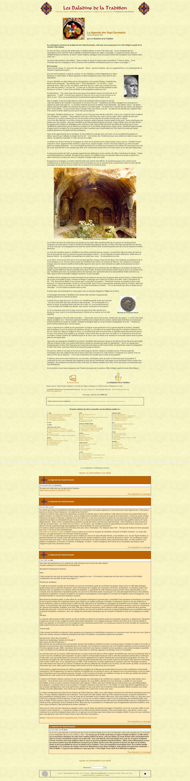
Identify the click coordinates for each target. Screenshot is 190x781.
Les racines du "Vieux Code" (120, 418)
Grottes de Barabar (85, 448)
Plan (130, 773)
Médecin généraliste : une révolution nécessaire (60, 430)
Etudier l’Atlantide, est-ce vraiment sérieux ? (124, 416)
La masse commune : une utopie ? (57, 428)
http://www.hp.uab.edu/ (119, 389)
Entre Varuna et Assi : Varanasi (88, 444)
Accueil (59, 12)
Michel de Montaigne (85, 437)
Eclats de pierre (84, 449)
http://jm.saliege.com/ (88, 389)
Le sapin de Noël (84, 434)
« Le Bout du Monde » (86, 453)
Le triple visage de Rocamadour (56, 418)
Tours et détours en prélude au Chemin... (123, 424)
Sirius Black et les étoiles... (87, 420)
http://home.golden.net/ (54, 391)
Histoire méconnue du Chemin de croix (58, 440)
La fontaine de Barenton (119, 414)
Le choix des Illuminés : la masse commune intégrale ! (62, 435)
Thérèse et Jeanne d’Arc (119, 433)
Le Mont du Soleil (117, 444)
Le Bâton (50, 439)
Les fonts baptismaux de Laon (88, 414)
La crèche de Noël (53, 445)
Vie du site (124, 773)
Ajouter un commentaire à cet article (95, 473)
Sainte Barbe (116, 439)
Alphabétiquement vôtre (71, 773)
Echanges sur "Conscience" (120, 428)
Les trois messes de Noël (54, 442)
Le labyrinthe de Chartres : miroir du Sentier (91, 457)
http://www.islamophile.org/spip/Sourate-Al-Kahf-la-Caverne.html (72, 718)
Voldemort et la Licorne (86, 421)
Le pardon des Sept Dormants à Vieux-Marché (60, 414)
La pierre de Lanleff (53, 434)
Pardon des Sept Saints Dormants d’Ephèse (91, 428)
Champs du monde (114, 773)
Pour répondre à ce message (139, 494)
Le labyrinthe (116, 436)
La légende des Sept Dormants (98, 401)
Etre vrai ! (82, 436)
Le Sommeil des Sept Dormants (117, 401)
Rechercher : (87, 767)
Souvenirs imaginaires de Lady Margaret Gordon (92, 454)
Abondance (116, 445)
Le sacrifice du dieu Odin (119, 420)
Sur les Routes (85, 773)
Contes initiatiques (84, 12)
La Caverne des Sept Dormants (79, 401)
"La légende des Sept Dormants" (102, 12)
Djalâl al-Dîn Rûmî (117, 425)
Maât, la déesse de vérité (86, 438)
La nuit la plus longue (85, 456)
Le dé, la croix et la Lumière (55, 417)
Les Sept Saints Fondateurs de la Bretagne (59, 416)
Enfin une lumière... (85, 459)
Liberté (82, 446)
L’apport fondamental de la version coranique (124, 437)
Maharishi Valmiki (84, 440)
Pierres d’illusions (84, 445)
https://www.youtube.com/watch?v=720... (55, 490)
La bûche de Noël (117, 426)
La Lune (82, 416)
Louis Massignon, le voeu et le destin (89, 430)
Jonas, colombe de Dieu (119, 429)
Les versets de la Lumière (119, 434)
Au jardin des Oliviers (118, 447)
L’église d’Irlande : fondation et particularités (91, 429)
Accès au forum (73, 382)
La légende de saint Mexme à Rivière (122, 417)
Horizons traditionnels (70, 12)
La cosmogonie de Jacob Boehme (57, 420)
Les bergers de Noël (53, 443)
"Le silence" (116, 442)
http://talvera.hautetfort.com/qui (51, 532)
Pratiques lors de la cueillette (120, 448)
